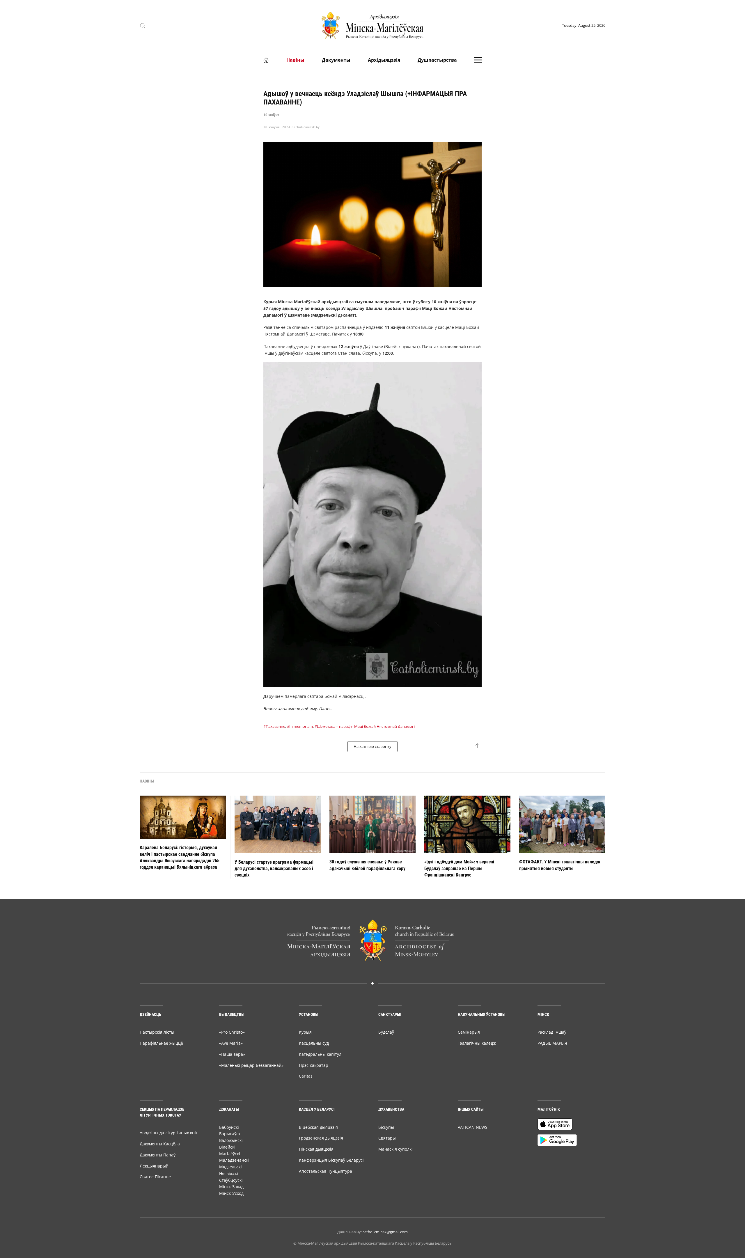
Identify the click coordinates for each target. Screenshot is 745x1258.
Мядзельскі (230, 1167)
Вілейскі (227, 1147)
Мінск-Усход (231, 1193)
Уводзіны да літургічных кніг (169, 1132)
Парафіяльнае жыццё (161, 1043)
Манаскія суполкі (395, 1149)
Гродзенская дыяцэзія (321, 1138)
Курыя (305, 1032)
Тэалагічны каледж (477, 1043)
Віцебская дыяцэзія (318, 1127)
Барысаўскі (230, 1133)
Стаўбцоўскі (231, 1180)
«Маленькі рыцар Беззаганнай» (251, 1065)
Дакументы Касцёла (160, 1144)
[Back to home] (372, 25)
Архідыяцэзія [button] (384, 60)
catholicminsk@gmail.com (385, 1231)
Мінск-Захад (231, 1186)
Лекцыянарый (154, 1166)
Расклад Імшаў (552, 1032)
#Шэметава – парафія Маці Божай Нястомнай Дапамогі (365, 726)
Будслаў (386, 1032)
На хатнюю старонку (372, 746)
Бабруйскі (229, 1127)
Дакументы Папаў (157, 1155)
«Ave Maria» (231, 1043)
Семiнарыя (469, 1032)
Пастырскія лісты (157, 1032)
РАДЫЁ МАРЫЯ (552, 1043)
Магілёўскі (229, 1153)
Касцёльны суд (314, 1043)
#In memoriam (300, 726)
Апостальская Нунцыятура (325, 1171)
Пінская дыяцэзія (316, 1149)
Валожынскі (231, 1140)
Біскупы (386, 1127)
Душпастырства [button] (437, 60)
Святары (387, 1138)
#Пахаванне (274, 726)
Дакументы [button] (336, 60)
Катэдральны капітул (320, 1054)
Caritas (306, 1076)
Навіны (295, 60)
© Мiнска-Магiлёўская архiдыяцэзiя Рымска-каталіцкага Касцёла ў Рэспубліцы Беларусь (372, 1243)
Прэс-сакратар (313, 1065)
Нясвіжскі (228, 1173)
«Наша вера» (232, 1054)
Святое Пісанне (155, 1176)
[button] (143, 26)
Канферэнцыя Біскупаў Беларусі (331, 1160)
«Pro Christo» (232, 1032)
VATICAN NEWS (472, 1127)
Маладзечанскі (234, 1160)
